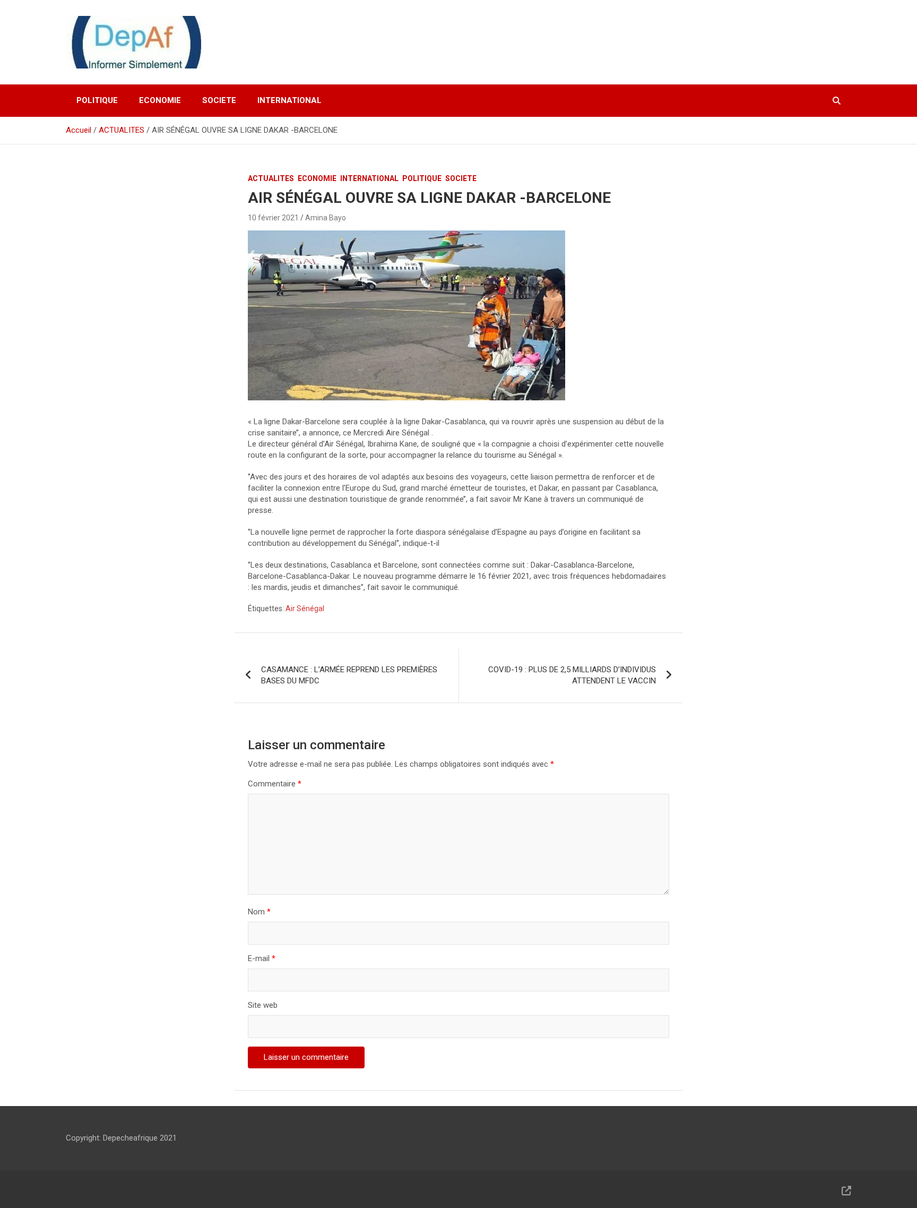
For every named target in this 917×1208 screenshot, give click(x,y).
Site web (263, 1005)
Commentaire (274, 784)
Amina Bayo (325, 217)
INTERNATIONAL (289, 100)
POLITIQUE (97, 100)
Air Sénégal (305, 608)
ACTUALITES (271, 178)
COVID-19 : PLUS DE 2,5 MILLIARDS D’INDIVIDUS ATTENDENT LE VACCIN (572, 675)
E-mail (261, 958)
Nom (259, 911)
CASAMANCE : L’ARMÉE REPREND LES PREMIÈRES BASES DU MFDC (349, 675)
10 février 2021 (273, 217)
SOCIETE (219, 100)
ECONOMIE (160, 100)
